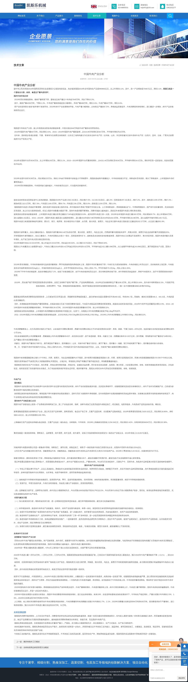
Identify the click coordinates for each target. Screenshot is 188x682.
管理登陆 (123, 672)
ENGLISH (102, 6)
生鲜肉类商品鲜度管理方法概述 (36, 647)
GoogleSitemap (132, 672)
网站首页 (21, 16)
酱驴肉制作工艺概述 (32, 642)
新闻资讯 (78, 16)
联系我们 (153, 16)
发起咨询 (182, 678)
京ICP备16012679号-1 (93, 672)
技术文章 (97, 16)
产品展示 (59, 16)
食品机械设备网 (114, 672)
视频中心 (116, 16)
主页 (150, 65)
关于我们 (40, 16)
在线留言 (134, 16)
